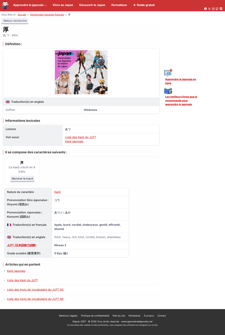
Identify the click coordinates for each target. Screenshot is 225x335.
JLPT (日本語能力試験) (21, 245)
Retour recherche (15, 20)
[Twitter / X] (209, 8)
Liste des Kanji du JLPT (80, 137)
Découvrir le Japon (92, 5)
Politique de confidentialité (95, 315)
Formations (119, 5)
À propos (149, 315)
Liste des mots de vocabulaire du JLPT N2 (35, 289)
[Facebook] (205, 8)
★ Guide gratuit (144, 5)
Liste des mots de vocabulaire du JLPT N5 (35, 299)
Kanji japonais (74, 141)
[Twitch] (217, 8)
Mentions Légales (68, 315)
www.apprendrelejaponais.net (137, 321)
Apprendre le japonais (28, 5)
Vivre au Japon (63, 5)
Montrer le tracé (22, 178)
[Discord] (221, 8)
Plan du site (119, 315)
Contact (162, 315)
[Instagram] (213, 8)
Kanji (57, 192)
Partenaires (134, 315)
